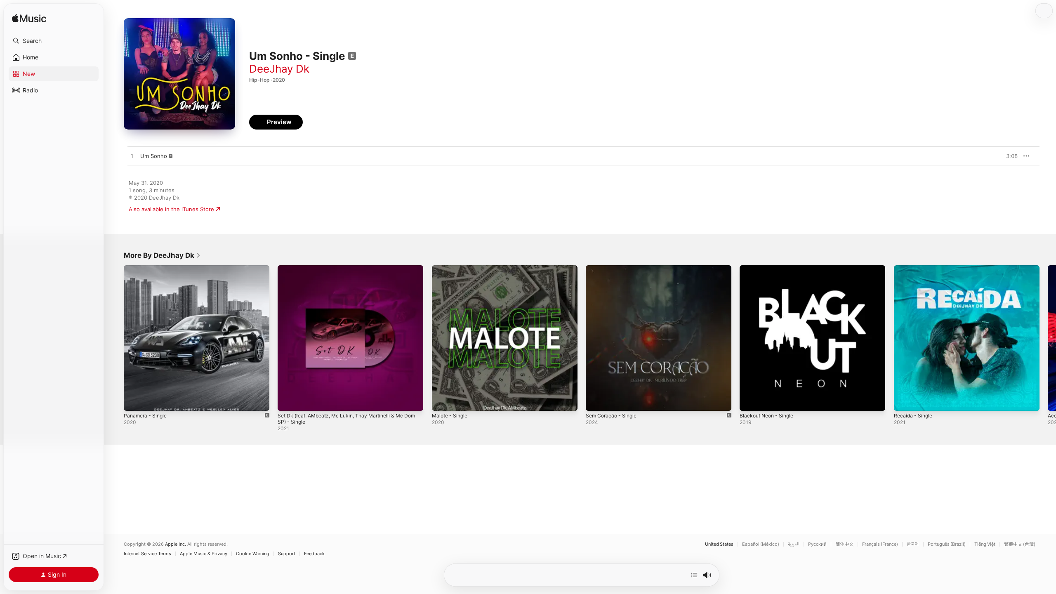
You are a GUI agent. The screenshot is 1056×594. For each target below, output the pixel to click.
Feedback (314, 554)
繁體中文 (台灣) (1019, 544)
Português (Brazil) (947, 544)
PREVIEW (1008, 155)
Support (286, 554)
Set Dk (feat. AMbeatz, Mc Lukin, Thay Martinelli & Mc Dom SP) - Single (347, 271)
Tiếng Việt (984, 544)
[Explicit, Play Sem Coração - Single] (596, 400)
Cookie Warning (252, 554)
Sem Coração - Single (613, 268)
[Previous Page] (115, 338)
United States (719, 544)
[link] (162, 255)
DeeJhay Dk (279, 68)
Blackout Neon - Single (769, 268)
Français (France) (880, 544)
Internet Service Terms (147, 554)
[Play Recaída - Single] (904, 400)
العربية (793, 544)
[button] (53, 41)
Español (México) (760, 544)
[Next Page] (1048, 338)
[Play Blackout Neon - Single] (750, 400)
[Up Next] (694, 575)
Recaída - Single (914, 268)
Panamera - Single (147, 268)
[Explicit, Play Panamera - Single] (134, 400)
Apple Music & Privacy (203, 554)
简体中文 (844, 544)
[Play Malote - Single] (442, 400)
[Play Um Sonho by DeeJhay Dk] (132, 156)
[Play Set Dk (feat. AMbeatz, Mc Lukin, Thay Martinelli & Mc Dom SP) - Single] (288, 400)
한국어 (913, 544)
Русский (817, 544)
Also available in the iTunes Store (171, 209)
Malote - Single (451, 268)
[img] (29, 19)
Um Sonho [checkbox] (153, 156)
